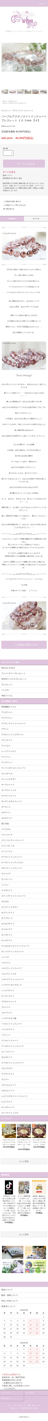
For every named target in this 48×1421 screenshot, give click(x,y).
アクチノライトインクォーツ (17, 103)
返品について (7, 175)
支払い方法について (20, 1405)
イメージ (36, 219)
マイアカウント (6, 1393)
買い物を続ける (8, 209)
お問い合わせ (5, 1398)
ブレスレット (13, 101)
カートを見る (9, 172)
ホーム (5, 101)
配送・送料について (34, 1405)
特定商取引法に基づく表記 (12, 178)
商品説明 (12, 219)
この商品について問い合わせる (14, 205)
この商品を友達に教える (12, 201)
